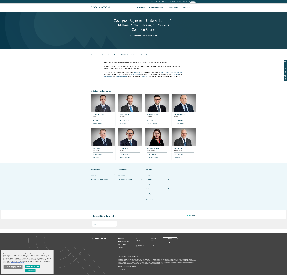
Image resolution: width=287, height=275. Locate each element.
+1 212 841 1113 (97, 120)
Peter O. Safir (178, 148)
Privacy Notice (138, 243)
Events (185, 1)
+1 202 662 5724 (151, 120)
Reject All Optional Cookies (32, 266)
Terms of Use (153, 243)
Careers (158, 1)
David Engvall (135, 74)
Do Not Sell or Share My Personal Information (13, 267)
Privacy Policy (14, 262)
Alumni (137, 238)
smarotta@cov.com (152, 123)
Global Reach (121, 247)
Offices (179, 1)
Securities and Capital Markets (99, 179)
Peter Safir (145, 76)
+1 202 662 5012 (97, 154)
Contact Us (138, 240)
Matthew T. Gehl (98, 114)
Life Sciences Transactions (125, 179)
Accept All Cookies (30, 270)
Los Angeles (148, 179)
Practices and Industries (123, 241)
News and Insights (95, 54)
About (151, 1)
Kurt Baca (176, 74)
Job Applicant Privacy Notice (140, 246)
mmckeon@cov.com (152, 157)
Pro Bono (164, 1)
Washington (148, 184)
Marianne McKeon (121, 76)
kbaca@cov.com (97, 157)
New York (147, 175)
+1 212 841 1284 (124, 120)
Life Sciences (121, 175)
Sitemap (152, 240)
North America (149, 199)
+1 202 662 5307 (178, 120)
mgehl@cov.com (97, 123)
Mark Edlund (165, 72)
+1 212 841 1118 (151, 154)
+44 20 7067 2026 (125, 154)
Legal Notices (153, 238)
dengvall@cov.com (179, 123)
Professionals (121, 238)
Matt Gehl (137, 72)
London (147, 188)
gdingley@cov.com (125, 157)
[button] (189, 215)
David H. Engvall (179, 114)
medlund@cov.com (125, 123)
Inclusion (172, 1)
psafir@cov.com (178, 157)
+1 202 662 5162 (178, 154)
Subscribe (193, 1)
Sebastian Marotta (176, 72)
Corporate (94, 175)
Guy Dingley (108, 76)
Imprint (152, 245)
